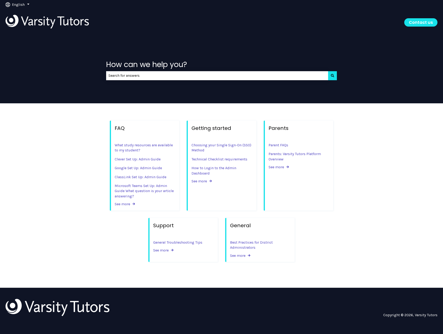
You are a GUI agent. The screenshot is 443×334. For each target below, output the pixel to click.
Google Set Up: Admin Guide (138, 168)
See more (122, 204)
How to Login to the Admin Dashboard (214, 170)
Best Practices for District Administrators (251, 245)
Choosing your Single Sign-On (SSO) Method (221, 147)
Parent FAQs (278, 145)
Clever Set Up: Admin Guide (138, 159)
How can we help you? (146, 64)
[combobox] (217, 75)
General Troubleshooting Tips (177, 242)
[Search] (332, 75)
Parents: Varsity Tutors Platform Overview (295, 156)
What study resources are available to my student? (144, 147)
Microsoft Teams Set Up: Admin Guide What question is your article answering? (144, 191)
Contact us (421, 22)
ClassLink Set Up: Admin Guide (140, 177)
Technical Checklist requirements (219, 159)
